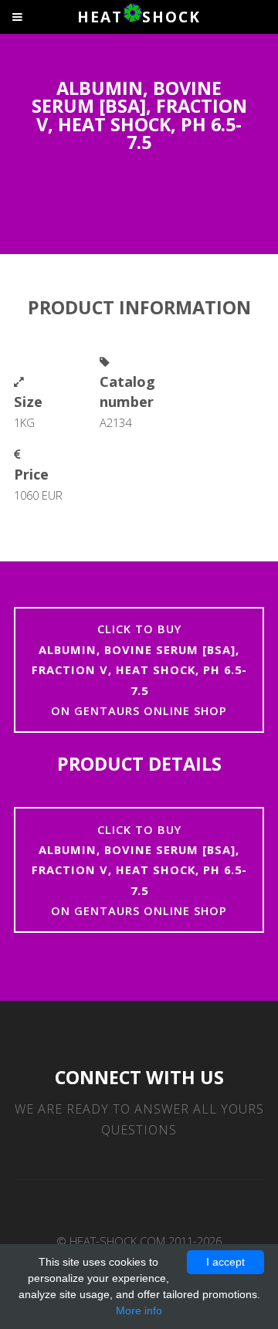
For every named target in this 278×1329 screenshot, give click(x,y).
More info (139, 1310)
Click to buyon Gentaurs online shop (139, 669)
